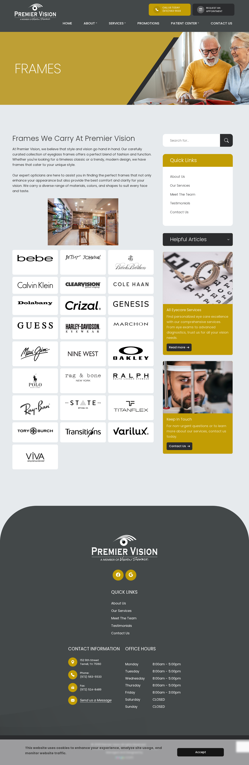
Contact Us (221, 23)
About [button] (89, 23)
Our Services (180, 185)
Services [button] (116, 23)
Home (67, 23)
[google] (130, 575)
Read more (177, 347)
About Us (177, 176)
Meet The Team (182, 194)
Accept (200, 752)
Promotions (148, 23)
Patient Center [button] (184, 23)
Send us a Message (96, 700)
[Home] (35, 12)
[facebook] (118, 575)
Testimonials (180, 203)
